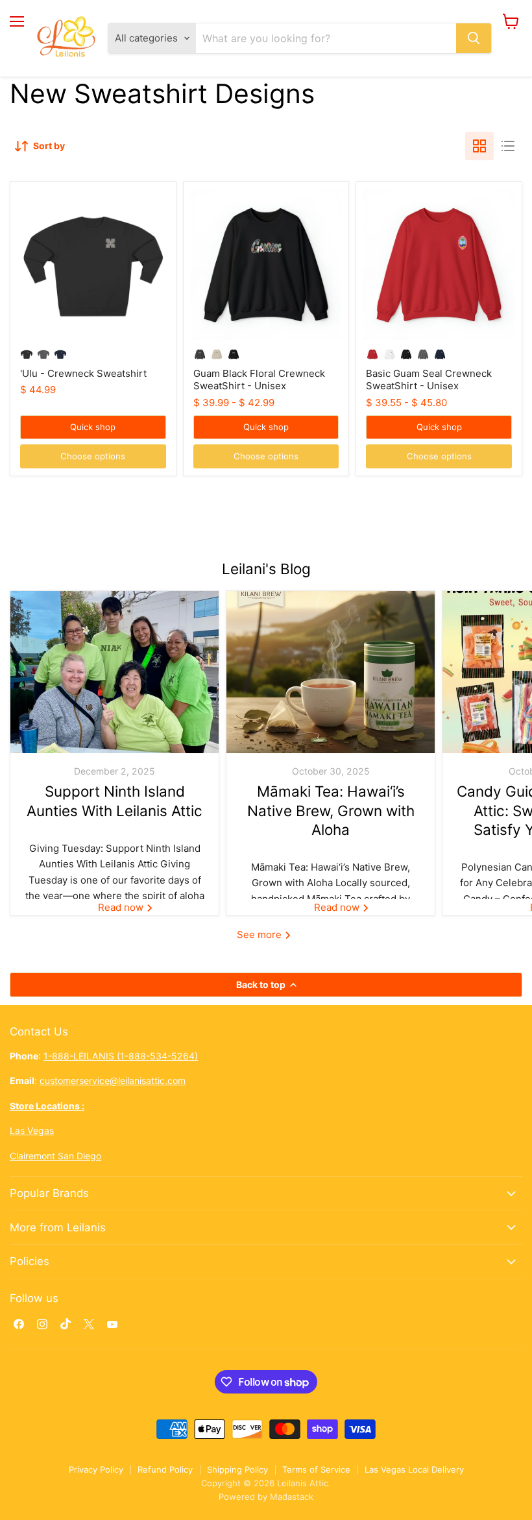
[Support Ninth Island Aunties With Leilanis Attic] (114, 672)
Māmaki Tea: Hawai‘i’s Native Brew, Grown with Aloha (331, 810)
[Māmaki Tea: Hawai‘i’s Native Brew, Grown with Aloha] (330, 672)
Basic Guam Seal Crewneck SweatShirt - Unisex (429, 379)
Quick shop (92, 427)
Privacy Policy (96, 1469)
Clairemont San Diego (55, 1155)
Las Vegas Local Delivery (414, 1469)
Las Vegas (32, 1130)
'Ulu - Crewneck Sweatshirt (83, 373)
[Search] (473, 38)
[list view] (508, 146)
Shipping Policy (237, 1469)
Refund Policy (165, 1469)
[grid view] (479, 146)
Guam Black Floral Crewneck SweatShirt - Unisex (259, 379)
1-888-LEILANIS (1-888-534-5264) (120, 1055)
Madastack (291, 1496)
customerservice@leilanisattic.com (113, 1080)
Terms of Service (316, 1469)
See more (260, 934)
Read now (122, 907)
